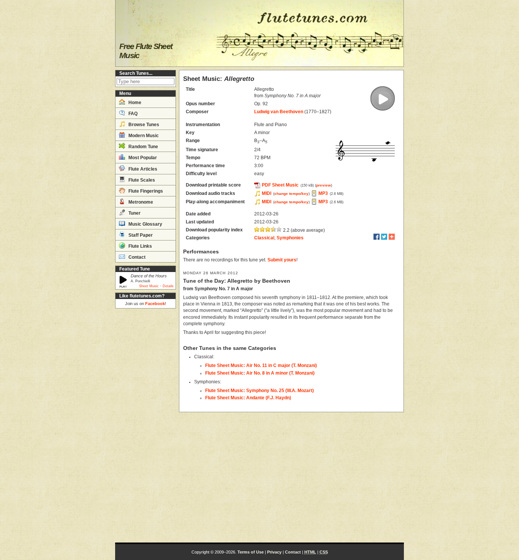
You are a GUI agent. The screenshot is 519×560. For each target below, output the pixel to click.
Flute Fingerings (145, 191)
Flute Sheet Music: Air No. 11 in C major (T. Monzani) (261, 365)
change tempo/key (291, 193)
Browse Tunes (143, 124)
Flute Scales (141, 180)
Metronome (140, 202)
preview (323, 185)
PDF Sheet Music (280, 185)
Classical (264, 238)
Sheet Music (149, 286)
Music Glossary (144, 224)
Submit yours (281, 260)
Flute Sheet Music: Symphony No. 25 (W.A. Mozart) (259, 390)
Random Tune (142, 146)
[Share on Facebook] (376, 237)
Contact (136, 257)
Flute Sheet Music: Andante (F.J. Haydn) (248, 397)
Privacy (274, 552)
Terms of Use (250, 552)
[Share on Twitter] (384, 237)
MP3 (323, 193)
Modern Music (143, 135)
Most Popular (142, 157)
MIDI (266, 193)
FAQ (132, 113)
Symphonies (290, 238)
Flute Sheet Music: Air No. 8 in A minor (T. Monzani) (260, 373)
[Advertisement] (145, 425)
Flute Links (139, 246)
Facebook (155, 303)
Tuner (134, 213)
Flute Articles (142, 169)
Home (134, 102)
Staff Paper (140, 235)
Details (168, 286)
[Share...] (392, 237)
